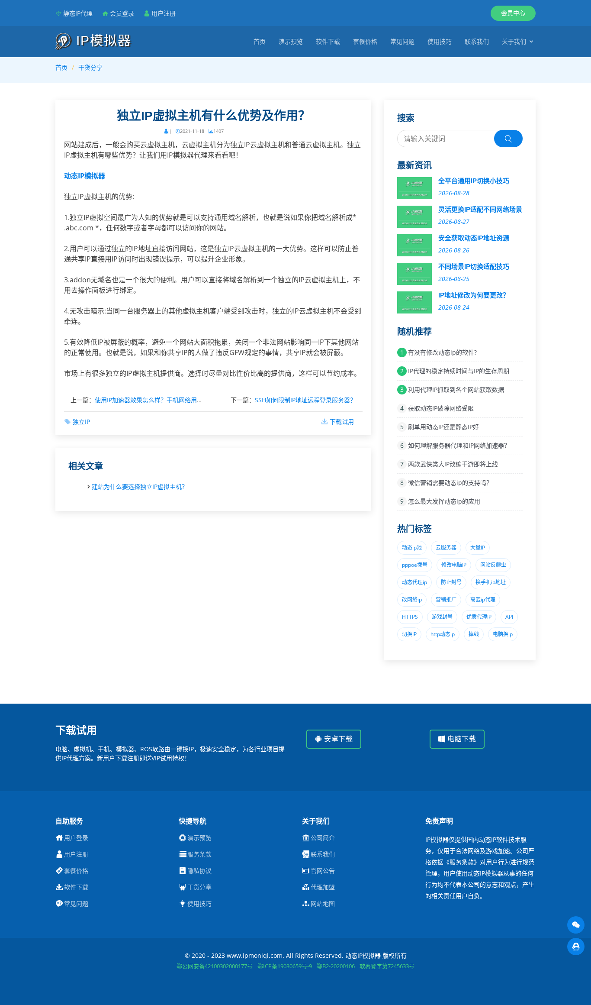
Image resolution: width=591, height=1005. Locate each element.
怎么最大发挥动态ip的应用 (444, 501)
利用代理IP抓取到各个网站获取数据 (456, 389)
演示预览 (291, 41)
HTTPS (410, 616)
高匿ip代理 (482, 599)
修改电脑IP (453, 565)
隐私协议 (199, 871)
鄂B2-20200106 (336, 966)
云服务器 (446, 547)
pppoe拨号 (414, 565)
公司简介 (323, 838)
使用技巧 (439, 41)
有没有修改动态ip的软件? (442, 352)
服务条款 (199, 854)
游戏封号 (442, 616)
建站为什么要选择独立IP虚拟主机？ (140, 486)
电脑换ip (503, 634)
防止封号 (451, 582)
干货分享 (90, 67)
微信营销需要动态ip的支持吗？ (450, 482)
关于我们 (514, 41)
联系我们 (477, 41)
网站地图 (323, 904)
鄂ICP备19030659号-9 (284, 966)
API (509, 616)
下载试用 (342, 421)
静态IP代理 (78, 13)
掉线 (474, 634)
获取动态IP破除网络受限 (441, 408)
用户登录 (76, 838)
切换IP (409, 634)
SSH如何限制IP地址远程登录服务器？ (305, 400)
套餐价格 (365, 41)
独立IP (81, 421)
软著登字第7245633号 (387, 966)
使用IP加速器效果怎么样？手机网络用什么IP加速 (160, 400)
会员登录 (122, 13)
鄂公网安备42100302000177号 (215, 966)
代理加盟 (323, 887)
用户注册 (163, 13)
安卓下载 (337, 739)
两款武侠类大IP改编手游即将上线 (453, 464)
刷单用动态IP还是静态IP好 (443, 427)
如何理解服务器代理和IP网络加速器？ (459, 445)
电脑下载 (461, 739)
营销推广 (446, 599)
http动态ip (442, 634)
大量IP (477, 547)
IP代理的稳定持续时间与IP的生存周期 (458, 371)
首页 (260, 41)
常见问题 (402, 41)
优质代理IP (478, 616)
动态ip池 (412, 547)
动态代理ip (414, 582)
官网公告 (323, 871)
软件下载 (328, 41)
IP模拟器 (102, 40)
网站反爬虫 (493, 565)
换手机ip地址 (490, 582)
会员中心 (513, 13)
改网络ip (412, 599)
